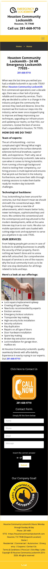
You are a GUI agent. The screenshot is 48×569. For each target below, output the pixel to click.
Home (19, 46)
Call (25, 565)
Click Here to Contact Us (24, 369)
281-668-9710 (30, 28)
